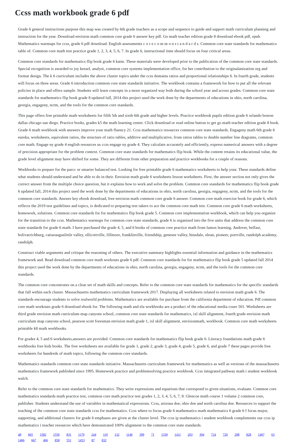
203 (190, 434)
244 (93, 434)
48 (19, 434)
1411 (178, 434)
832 (104, 440)
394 (201, 434)
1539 (164, 434)
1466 (21, 440)
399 (141, 434)
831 (68, 434)
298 (237, 434)
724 (213, 434)
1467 (261, 434)
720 (225, 434)
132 (117, 434)
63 (273, 434)
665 (30, 434)
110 (105, 434)
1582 (43, 434)
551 (68, 440)
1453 (81, 440)
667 (33, 440)
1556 (56, 434)
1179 (81, 434)
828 (248, 434)
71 (152, 434)
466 (45, 440)
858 (57, 440)
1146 (129, 434)
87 (93, 440)
